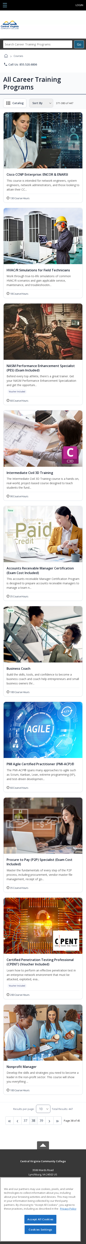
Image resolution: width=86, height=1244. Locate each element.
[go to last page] (10, 1121)
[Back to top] (43, 1164)
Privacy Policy (68, 1208)
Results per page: (23, 1109)
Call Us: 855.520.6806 (20, 64)
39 (41, 1120)
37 (25, 1120)
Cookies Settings (40, 1229)
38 (33, 1120)
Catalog (18, 103)
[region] (40, 1209)
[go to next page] (18, 1121)
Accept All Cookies (40, 1219)
